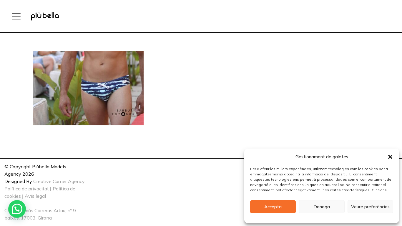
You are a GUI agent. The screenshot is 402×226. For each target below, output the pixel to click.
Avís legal (35, 196)
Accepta (273, 207)
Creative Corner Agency (59, 181)
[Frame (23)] (45, 16)
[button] (390, 157)
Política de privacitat (26, 189)
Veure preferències (370, 207)
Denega (321, 207)
